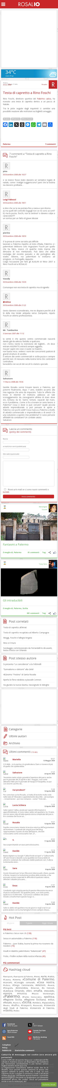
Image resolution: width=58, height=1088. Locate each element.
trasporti (26, 1005)
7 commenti (50, 144)
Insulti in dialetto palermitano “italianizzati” (24, 951)
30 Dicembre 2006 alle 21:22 (14, 305)
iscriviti (6, 492)
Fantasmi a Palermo (16, 544)
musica (22, 993)
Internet (35, 988)
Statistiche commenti (24, 1050)
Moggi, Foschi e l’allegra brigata (17, 637)
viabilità (8, 1010)
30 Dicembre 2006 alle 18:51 (14, 203)
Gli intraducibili (12, 600)
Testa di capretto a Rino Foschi (27, 92)
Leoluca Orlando (14, 990)
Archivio (14, 743)
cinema (17, 979)
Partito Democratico (32, 997)
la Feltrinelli (48, 988)
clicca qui (11, 1075)
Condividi (49, 552)
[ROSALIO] (29, 4)
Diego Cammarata (23, 985)
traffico (16, 1005)
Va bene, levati (49, 1084)
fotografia (9, 988)
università (38, 1005)
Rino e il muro (9, 643)
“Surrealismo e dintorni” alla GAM (18, 669)
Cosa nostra (46, 982)
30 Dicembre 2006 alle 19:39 (14, 282)
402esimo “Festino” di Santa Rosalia (19, 674)
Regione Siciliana (35, 999)
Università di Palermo (42, 1008)
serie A (17, 1002)
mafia (38, 990)
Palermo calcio (44, 98)
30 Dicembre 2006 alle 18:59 (14, 236)
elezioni (41, 985)
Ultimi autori (18, 736)
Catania (8, 979)
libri (30, 990)
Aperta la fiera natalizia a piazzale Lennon (22, 679)
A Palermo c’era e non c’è (17, 933)
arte (44, 976)
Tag (44, 552)
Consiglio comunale (25, 982)
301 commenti (33, 613)
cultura (7, 985)
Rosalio (44, 84)
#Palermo (16, 119)
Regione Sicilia (13, 999)
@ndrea (7, 302)
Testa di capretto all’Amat (15, 627)
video (17, 1010)
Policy (4, 1048)
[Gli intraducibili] (29, 582)
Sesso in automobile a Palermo (20, 938)
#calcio (7, 119)
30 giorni (10, 923)
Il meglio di (8, 552)
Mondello (49, 991)
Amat (37, 976)
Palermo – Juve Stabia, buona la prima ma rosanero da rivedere (28, 944)
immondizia (22, 987)
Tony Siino (43, 564)
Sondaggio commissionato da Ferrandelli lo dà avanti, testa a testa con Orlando (27, 649)
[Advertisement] (29, 39)
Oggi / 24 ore (47, 923)
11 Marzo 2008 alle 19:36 (13, 382)
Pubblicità (6, 1050)
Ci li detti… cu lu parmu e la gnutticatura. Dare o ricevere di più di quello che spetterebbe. (28, 765)
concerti (8, 982)
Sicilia (25, 608)
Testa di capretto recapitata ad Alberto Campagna (26, 632)
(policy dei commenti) (20, 431)
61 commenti (33, 552)
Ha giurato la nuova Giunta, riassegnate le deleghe (26, 685)
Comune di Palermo (39, 979)
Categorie (15, 729)
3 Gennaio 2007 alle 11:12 (13, 333)
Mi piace (54, 552)
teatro (7, 1005)
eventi (51, 985)
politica (49, 996)
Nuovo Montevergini (43, 993)
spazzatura (48, 1002)
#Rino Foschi (27, 119)
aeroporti (8, 976)
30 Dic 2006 (7, 85)
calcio (51, 976)
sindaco (37, 1002)
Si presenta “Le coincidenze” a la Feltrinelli (22, 664)
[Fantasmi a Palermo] (29, 526)
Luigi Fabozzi (9, 199)
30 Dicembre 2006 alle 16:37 (14, 174)
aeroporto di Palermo (24, 976)
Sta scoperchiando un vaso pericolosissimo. (21, 845)
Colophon (6, 1045)
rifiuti (51, 999)
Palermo (6, 144)
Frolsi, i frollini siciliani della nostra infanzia (24, 956)
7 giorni (29, 923)
